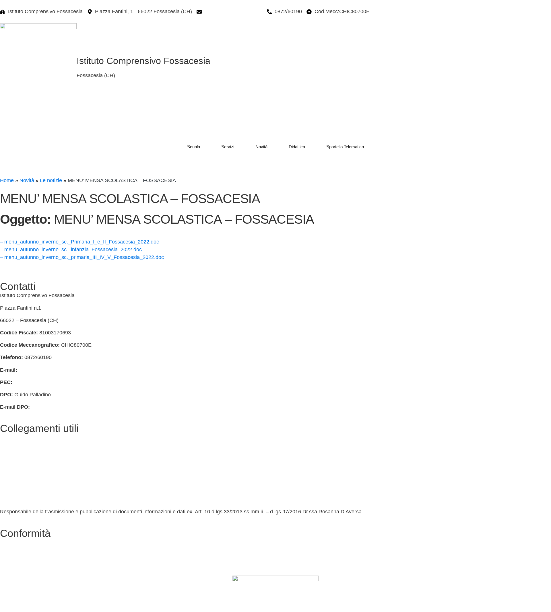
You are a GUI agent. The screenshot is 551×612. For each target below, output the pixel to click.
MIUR (6, 450)
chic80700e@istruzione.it (233, 11)
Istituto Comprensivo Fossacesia (143, 61)
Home (7, 180)
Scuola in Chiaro (19, 499)
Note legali (12, 567)
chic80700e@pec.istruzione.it (47, 382)
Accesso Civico (17, 462)
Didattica (297, 146)
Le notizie (51, 180)
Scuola (193, 146)
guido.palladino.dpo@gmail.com (68, 407)
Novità (261, 146)
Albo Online (13, 487)
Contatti (9, 437)
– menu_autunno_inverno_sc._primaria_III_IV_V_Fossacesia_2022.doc (82, 257)
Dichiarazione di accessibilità (33, 555)
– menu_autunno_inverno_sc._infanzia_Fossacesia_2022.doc (71, 249)
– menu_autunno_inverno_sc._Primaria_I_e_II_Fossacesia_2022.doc (79, 242)
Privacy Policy (16, 542)
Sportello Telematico (345, 146)
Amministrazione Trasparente (33, 474)
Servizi (227, 146)
